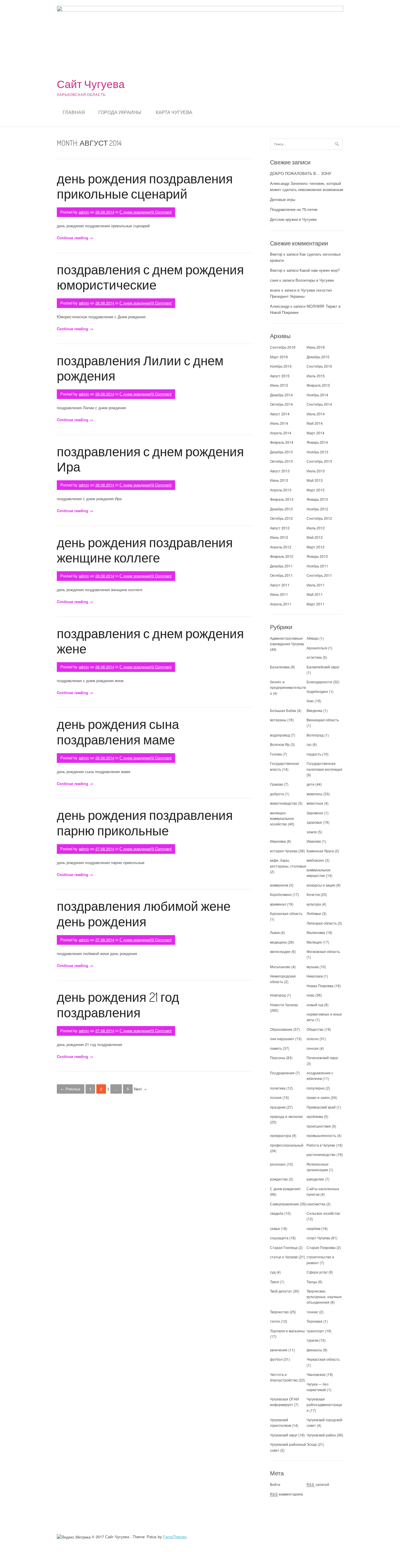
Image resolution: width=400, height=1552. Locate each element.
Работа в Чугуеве (321, 1145)
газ (309, 744)
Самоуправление (284, 1203)
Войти (275, 1484)
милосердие (280, 951)
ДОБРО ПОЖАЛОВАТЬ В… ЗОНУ (300, 173)
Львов (275, 932)
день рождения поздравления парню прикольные (145, 822)
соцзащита (279, 1237)
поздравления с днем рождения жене (150, 641)
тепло (275, 1321)
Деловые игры (282, 199)
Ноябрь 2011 (317, 565)
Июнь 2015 (279, 385)
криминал (278, 903)
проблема (315, 1116)
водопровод (280, 734)
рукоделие (315, 1178)
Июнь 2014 (279, 423)
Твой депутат (281, 1290)
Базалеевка (280, 666)
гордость (314, 753)
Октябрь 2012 (281, 518)
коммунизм (279, 884)
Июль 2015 (316, 375)
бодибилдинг (317, 691)
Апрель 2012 (280, 546)
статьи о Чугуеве (284, 1256)
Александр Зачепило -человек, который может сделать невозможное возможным (306, 186)
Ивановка (278, 841)
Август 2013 (280, 470)
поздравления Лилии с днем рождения (140, 368)
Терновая (314, 1321)
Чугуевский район (321, 1434)
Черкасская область (323, 1359)
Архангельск (317, 647)
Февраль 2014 (281, 442)
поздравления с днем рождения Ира (150, 459)
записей (318, 1484)
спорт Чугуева (318, 1237)
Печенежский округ (322, 1057)
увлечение (279, 1349)
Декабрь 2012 (281, 508)
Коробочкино (281, 894)
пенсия (313, 1048)
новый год (315, 1004)
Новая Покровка (320, 985)
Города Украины (119, 112)
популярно (316, 1087)
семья (275, 1228)
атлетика (314, 657)
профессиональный (286, 1145)
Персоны (277, 1057)
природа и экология (286, 1116)
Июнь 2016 (316, 347)
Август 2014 (280, 413)
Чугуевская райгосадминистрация (324, 1404)
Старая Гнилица (284, 1247)
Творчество (279, 1311)
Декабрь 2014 (281, 394)
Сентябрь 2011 (319, 575)
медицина (278, 942)
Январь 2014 (317, 442)
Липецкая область (322, 922)
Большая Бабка (283, 710)
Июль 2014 (316, 413)
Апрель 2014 (280, 432)
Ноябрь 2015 (281, 366)
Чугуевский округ (284, 1434)
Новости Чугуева (284, 1004)
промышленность (321, 1135)
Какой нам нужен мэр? (320, 270)
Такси (275, 1281)
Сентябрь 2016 (282, 347)
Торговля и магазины (287, 1330)
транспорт (315, 1330)
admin (84, 212)
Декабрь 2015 (318, 356)
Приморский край (321, 1106)
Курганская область (286, 913)
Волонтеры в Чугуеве (314, 280)
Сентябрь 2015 (319, 366)
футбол (276, 1359)
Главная (74, 112)
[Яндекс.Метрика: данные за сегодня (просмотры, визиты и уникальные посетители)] (73, 1537)
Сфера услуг (317, 1271)
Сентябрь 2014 (319, 404)
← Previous (71, 1089)
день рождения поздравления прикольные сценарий (145, 186)
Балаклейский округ (323, 666)
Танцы (312, 1281)
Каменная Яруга (320, 850)
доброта (277, 793)
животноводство (283, 803)
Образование (281, 1029)
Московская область (323, 951)
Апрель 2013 (280, 489)
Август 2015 (280, 375)
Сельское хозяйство (323, 1213)
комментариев (286, 1493)
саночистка (316, 1203)
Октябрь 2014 (281, 404)
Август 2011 (280, 584)
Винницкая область (323, 719)
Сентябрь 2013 (319, 461)
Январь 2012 (317, 556)
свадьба (276, 1213)
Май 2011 (315, 594)
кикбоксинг (315, 860)
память (276, 1048)
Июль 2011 (316, 584)
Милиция (314, 942)
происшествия (319, 1125)
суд (273, 1271)
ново (310, 994)
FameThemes (175, 1536)
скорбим (313, 1228)
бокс (310, 700)
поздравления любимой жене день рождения (143, 913)
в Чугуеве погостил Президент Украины (301, 293)
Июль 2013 (316, 470)
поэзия (276, 1097)
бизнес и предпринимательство (288, 687)
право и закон (318, 1097)
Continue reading (75, 237)
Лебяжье (314, 913)
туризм (312, 1340)
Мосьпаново (280, 966)
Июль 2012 (316, 527)
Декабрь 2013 (281, 451)
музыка (313, 966)
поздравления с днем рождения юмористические (150, 277)
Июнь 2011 (279, 594)
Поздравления (282, 1072)
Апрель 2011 (280, 603)
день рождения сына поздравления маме (118, 731)
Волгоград (315, 734)
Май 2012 (315, 537)
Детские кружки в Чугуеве (293, 219)
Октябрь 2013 (281, 461)
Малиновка (316, 932)
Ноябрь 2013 (317, 451)
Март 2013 (315, 489)
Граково (276, 784)
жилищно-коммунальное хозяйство (282, 818)
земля (312, 831)
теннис (312, 1311)
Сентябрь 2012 (319, 518)
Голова (276, 753)
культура (314, 903)
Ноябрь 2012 (317, 508)
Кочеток (313, 894)
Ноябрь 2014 (317, 394)
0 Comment (162, 212)
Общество (315, 1029)
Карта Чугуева (174, 112)
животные (315, 803)
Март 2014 (315, 432)
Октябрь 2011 (281, 575)
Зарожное (315, 812)
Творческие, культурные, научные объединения (324, 1296)
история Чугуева (284, 850)
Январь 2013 (317, 499)
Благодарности (319, 681)
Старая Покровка (321, 1247)
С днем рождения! (135, 212)
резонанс (278, 1164)
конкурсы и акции (321, 884)
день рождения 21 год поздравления (118, 1004)
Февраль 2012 (281, 556)
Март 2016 (279, 356)
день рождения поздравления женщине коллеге (145, 550)
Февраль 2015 (318, 385)
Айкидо (313, 638)
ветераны (278, 719)
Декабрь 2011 (281, 565)
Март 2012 (315, 546)
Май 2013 (315, 480)
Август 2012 (280, 527)
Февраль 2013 (281, 499)
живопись (314, 793)
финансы (314, 1349)
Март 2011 (315, 603)
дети (310, 784)
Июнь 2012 (279, 537)
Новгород (278, 994)
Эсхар (312, 1444)
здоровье (314, 822)
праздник (278, 1106)
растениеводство (321, 1154)
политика (278, 1087)
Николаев (315, 975)
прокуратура (280, 1135)
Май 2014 (315, 423)
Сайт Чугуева (91, 84)
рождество (279, 1178)
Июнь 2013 (279, 480)
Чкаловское (316, 1374)
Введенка (314, 710)
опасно (313, 1038)
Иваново (314, 841)
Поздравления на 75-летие (293, 209)
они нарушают (282, 1038)
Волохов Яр (280, 744)
